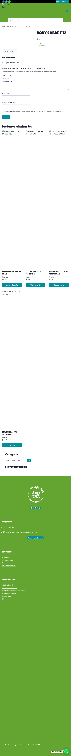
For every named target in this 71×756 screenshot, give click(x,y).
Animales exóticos (7, 560)
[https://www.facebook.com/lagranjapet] (31, 508)
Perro (43, 45)
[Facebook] (3, 1)
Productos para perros (9, 565)
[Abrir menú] (67, 10)
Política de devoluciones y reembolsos (14, 590)
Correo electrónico (9, 103)
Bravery (5, 277)
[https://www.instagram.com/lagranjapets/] (35, 508)
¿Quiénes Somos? (7, 585)
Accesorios (5, 557)
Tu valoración (7, 81)
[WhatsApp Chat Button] (66, 751)
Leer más (12, 445)
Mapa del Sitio (6, 596)
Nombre (5, 94)
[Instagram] (6, 1)
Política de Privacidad (9, 593)
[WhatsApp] (9, 1)
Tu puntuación (7, 75)
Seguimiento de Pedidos (9, 588)
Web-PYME (37, 745)
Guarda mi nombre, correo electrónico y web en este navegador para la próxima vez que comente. (34, 111)
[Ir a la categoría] (29, 460)
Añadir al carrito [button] (12, 285)
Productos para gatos (9, 563)
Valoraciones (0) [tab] (10, 51)
